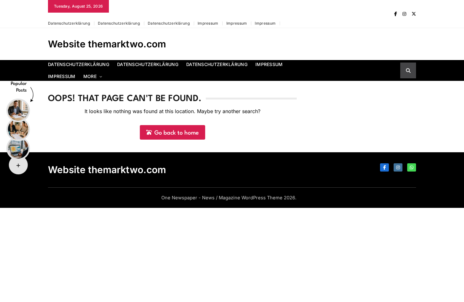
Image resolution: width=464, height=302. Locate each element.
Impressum (208, 23)
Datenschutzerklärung (69, 23)
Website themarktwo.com (107, 44)
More (90, 76)
